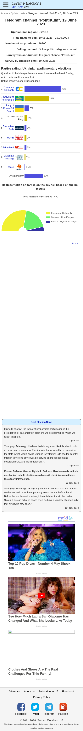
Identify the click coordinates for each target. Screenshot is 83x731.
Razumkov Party (8, 128)
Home (4, 13)
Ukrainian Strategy (9, 157)
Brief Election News (41, 422)
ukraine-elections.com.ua (41, 728)
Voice (11, 167)
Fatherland (8, 147)
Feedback (68, 691)
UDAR (10, 137)
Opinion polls (18, 13)
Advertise (14, 691)
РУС (20, 7)
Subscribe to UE (48, 691)
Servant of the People (8, 98)
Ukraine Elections (26, 3)
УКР (14, 7)
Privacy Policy (41, 697)
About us (29, 691)
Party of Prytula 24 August (8, 108)
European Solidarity (8, 88)
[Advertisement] (41, 288)
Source (74, 243)
